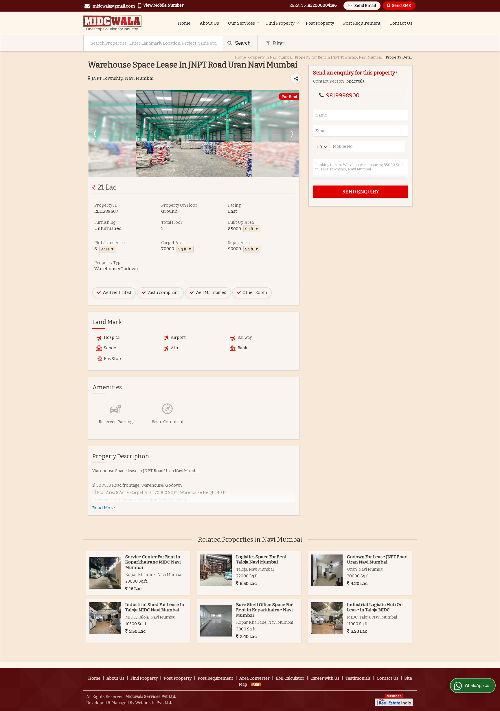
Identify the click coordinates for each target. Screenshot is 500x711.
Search (242, 43)
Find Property (280, 23)
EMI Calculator (290, 678)
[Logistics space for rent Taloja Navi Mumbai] (216, 570)
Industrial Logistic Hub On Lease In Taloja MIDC (375, 607)
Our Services (241, 23)
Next (291, 133)
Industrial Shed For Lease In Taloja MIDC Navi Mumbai (154, 607)
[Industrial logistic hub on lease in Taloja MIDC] (327, 618)
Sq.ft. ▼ (252, 229)
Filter (277, 43)
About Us (209, 23)
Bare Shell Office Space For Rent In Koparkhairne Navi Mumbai (264, 610)
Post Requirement (361, 23)
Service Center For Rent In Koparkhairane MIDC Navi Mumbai (153, 562)
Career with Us (324, 678)
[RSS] (256, 684)
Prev (95, 133)
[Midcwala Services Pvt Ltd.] (112, 23)
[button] (163, 5)
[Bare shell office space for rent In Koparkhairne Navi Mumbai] (216, 621)
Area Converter (254, 678)
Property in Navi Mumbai (271, 57)
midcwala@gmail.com (114, 6)
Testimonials (358, 678)
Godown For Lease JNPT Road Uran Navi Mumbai (377, 559)
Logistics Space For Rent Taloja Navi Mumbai (261, 559)
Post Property (320, 23)
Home (184, 23)
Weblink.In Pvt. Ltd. (153, 702)
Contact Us (400, 23)
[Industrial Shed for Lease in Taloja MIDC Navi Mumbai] (105, 618)
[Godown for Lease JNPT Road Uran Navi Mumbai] (327, 570)
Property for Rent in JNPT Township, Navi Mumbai (338, 57)
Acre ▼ (107, 249)
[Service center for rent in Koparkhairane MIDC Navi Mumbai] (105, 573)
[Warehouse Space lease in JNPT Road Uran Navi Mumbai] (193, 175)
